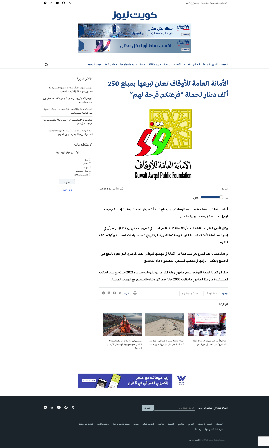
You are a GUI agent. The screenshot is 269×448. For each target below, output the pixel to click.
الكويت (224, 64)
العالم (196, 64)
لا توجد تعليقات (81, 174)
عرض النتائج (66, 190)
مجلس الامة (110, 64)
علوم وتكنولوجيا (128, 64)
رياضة (167, 64)
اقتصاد (177, 64)
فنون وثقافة (155, 64)
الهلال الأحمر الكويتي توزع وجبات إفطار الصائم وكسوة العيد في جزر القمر (209, 342)
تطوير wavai (194, 440)
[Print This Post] (135, 293)
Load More (163, 362)
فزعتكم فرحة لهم (190, 293)
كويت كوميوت (94, 64)
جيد (86, 159)
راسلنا (198, 429)
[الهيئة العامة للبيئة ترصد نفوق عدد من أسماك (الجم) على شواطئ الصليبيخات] (164, 335)
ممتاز (86, 163)
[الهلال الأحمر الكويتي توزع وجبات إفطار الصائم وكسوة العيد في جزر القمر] (207, 335)
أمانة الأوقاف (211, 293)
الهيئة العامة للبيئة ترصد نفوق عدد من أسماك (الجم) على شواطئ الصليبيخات (166, 342)
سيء (86, 167)
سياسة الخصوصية (214, 429)
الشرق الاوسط (210, 64)
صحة (143, 64)
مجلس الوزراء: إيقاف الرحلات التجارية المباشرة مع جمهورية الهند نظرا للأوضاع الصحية (124, 344)
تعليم (187, 64)
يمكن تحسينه (82, 171)
